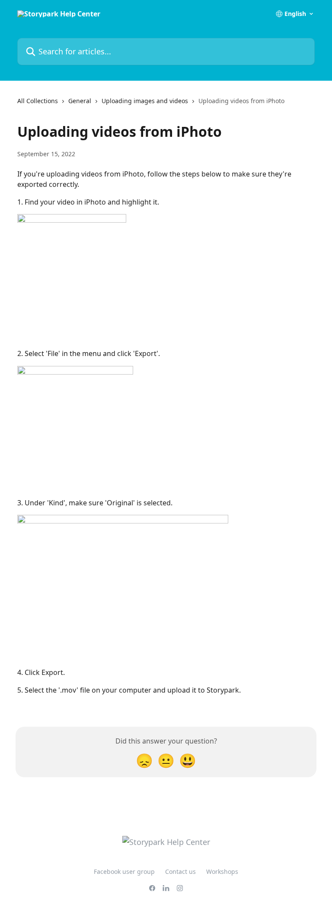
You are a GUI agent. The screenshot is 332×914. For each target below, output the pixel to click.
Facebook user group (124, 871)
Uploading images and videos (145, 101)
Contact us (180, 871)
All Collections (37, 101)
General (79, 101)
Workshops (222, 871)
